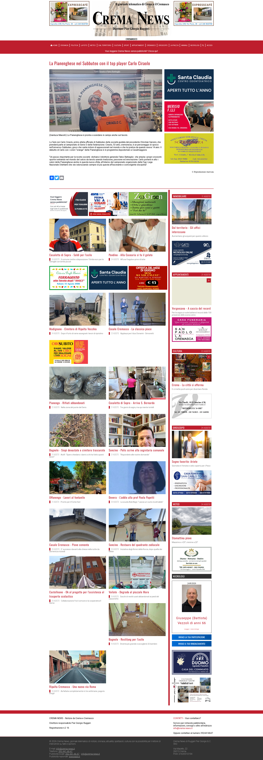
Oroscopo (163, 45)
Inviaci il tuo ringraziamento (191, 644)
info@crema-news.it (182, 728)
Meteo (93, 45)
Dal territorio (104, 45)
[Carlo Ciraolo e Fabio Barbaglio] (105, 131)
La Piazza (174, 45)
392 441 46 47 (65, 751)
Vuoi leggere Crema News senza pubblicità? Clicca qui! (131, 51)
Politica (74, 45)
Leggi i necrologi (191, 629)
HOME (55, 45)
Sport (126, 45)
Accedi (209, 45)
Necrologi (194, 45)
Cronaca (64, 45)
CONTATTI (178, 718)
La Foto (84, 45)
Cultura (117, 45)
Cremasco (151, 45)
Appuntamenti (138, 45)
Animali (184, 45)
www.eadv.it (74, 756)
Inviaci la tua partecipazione (191, 637)
